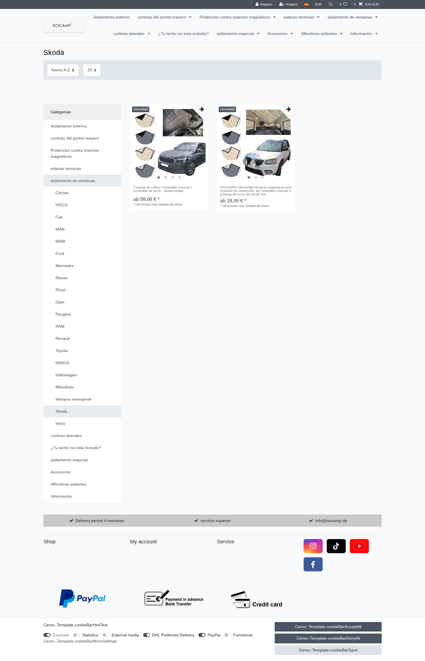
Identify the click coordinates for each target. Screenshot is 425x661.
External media (125, 635)
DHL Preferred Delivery (173, 635)
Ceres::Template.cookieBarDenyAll (328, 638)
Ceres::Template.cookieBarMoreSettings (80, 641)
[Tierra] (306, 4)
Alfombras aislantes (319, 33)
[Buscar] (331, 4)
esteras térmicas (299, 17)
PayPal (214, 635)
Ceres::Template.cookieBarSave (328, 650)
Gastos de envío (170, 204)
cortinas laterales (129, 33)
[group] (169, 143)
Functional (242, 635)
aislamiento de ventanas (350, 17)
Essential (61, 635)
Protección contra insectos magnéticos (235, 17)
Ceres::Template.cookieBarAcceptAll (328, 626)
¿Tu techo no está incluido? (183, 33)
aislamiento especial (236, 33)
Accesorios (278, 33)
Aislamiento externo (111, 17)
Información (361, 33)
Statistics (90, 635)
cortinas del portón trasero (162, 17)
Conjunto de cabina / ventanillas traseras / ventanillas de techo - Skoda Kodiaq (162, 189)
